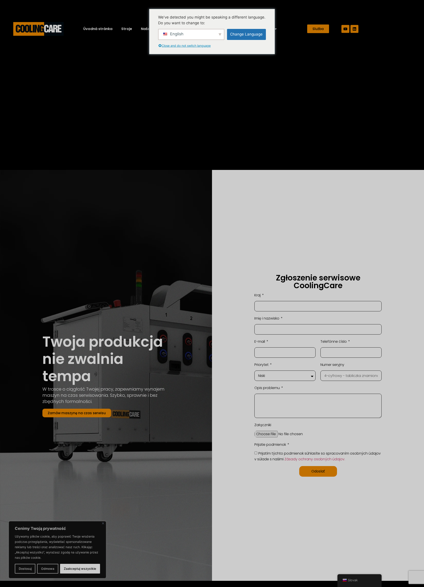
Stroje (126, 28)
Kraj (257, 295)
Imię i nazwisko (267, 318)
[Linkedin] (354, 29)
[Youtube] (345, 29)
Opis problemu (267, 387)
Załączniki (262, 424)
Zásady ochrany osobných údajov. (314, 458)
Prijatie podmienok (270, 444)
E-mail (260, 341)
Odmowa (47, 568)
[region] (57, 549)
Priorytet (261, 364)
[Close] (103, 523)
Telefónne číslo (334, 341)
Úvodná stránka (97, 28)
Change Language (246, 34)
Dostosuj (25, 568)
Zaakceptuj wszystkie (80, 568)
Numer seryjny (332, 364)
